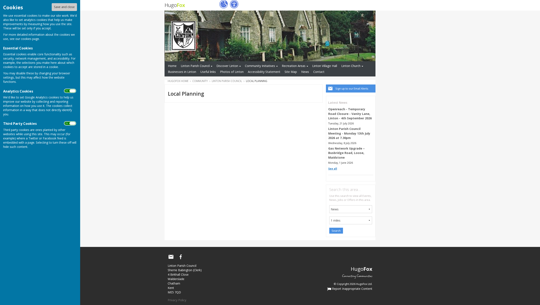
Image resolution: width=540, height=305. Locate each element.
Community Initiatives (260, 66)
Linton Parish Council (195, 66)
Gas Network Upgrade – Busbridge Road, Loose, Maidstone (346, 152)
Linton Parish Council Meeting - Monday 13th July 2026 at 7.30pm (349, 133)
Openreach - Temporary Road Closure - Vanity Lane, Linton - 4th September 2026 (350, 113)
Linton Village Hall (324, 66)
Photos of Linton (232, 72)
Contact (318, 72)
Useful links (208, 72)
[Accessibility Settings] (234, 4)
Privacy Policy (177, 300)
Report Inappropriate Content (351, 289)
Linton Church (350, 66)
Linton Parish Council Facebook (180, 257)
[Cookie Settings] (223, 4)
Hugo (175, 4)
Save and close (64, 7)
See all (332, 168)
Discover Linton (227, 66)
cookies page (30, 39)
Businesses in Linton (182, 72)
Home (172, 66)
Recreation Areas (293, 66)
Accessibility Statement (264, 72)
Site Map (291, 72)
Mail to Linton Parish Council (171, 257)
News (305, 72)
